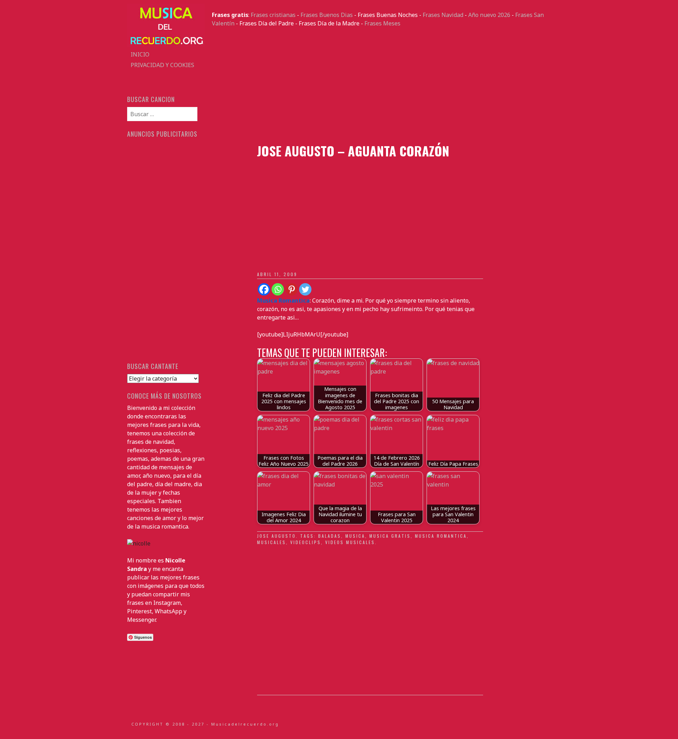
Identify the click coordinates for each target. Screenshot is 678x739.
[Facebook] (264, 289)
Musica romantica (441, 536)
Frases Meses (382, 23)
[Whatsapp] (278, 289)
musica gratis (390, 536)
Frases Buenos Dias (327, 15)
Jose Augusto (276, 536)
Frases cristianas (273, 15)
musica (355, 536)
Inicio (140, 54)
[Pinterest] (291, 289)
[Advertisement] (381, 85)
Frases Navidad (443, 15)
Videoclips (305, 542)
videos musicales (350, 542)
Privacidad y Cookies (162, 65)
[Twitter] (305, 289)
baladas (329, 536)
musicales (271, 542)
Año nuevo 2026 (489, 15)
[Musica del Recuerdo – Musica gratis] (166, 45)
